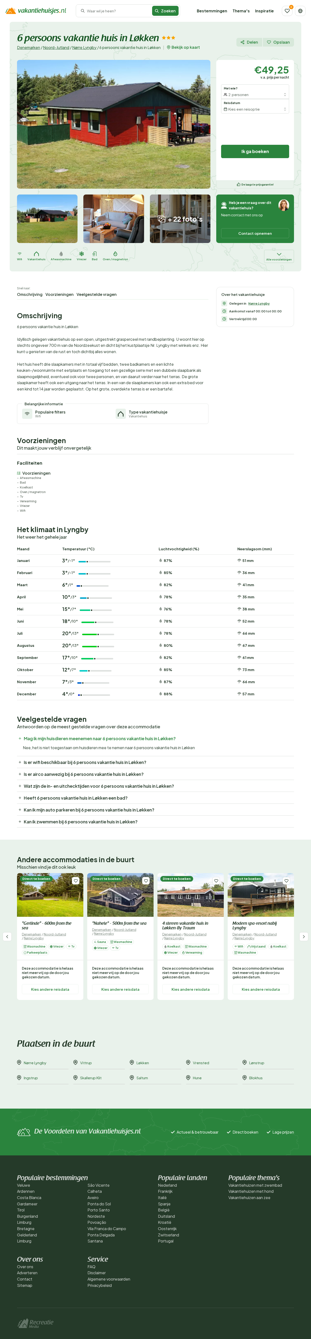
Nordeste (96, 1216)
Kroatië (164, 1222)
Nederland (167, 1185)
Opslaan (281, 42)
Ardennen (26, 1191)
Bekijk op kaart (186, 47)
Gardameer (27, 1203)
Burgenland (27, 1216)
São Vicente (98, 1185)
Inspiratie (264, 10)
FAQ (91, 1266)
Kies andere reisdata (50, 989)
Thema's (241, 10)
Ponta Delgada (101, 1234)
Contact (24, 1279)
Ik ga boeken (255, 151)
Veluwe (23, 1185)
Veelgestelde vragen (97, 294)
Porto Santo (98, 1209)
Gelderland (27, 1234)
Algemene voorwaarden (108, 1279)
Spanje (164, 1203)
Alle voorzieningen (279, 259)
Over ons (25, 1266)
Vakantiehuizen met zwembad (255, 1185)
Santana (95, 1240)
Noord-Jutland (56, 47)
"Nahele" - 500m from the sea (119, 924)
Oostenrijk (167, 1228)
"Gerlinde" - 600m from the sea (46, 926)
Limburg (24, 1222)
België (164, 1209)
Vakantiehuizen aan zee (249, 1197)
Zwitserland (168, 1234)
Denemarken (28, 47)
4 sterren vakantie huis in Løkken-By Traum (185, 926)
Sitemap (24, 1285)
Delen (252, 42)
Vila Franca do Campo (106, 1228)
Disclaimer (96, 1272)
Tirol (21, 1209)
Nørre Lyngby (84, 47)
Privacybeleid (99, 1285)
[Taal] (300, 11)
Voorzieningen (59, 294)
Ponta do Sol (99, 1203)
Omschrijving (30, 294)
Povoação (96, 1222)
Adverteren (27, 1272)
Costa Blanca (29, 1197)
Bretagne (26, 1228)
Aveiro (93, 1197)
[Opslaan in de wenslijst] (75, 881)
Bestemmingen (212, 10)
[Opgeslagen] (287, 11)
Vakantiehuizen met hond (251, 1191)
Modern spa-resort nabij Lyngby (255, 926)
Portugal (165, 1240)
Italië (162, 1197)
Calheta (94, 1191)
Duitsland (166, 1216)
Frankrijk (165, 1191)
